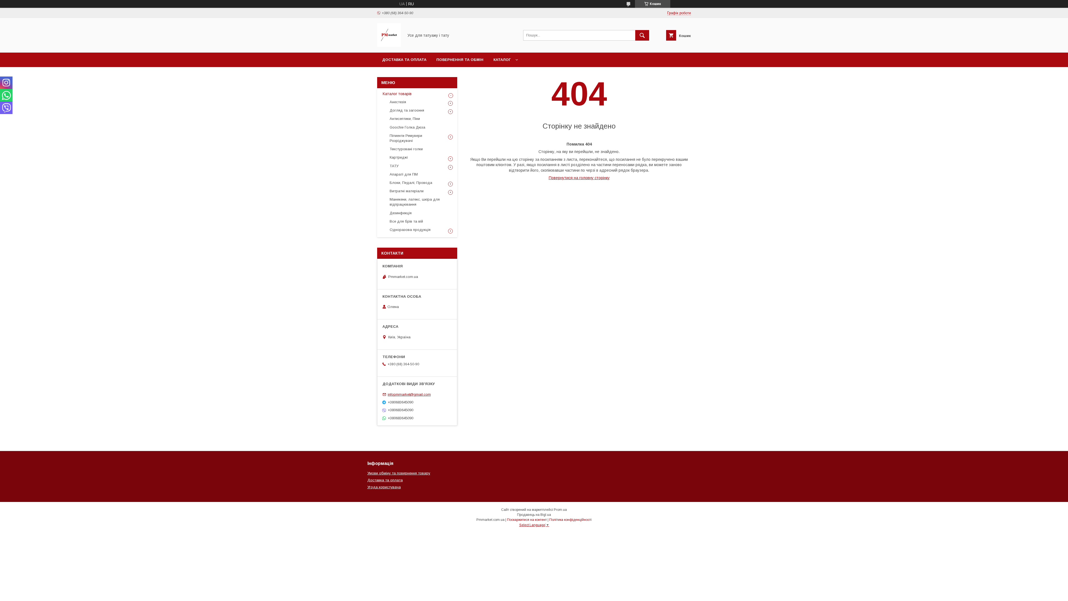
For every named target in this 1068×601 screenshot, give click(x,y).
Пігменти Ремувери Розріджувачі (406, 138)
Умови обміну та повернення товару (398, 473)
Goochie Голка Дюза (407, 127)
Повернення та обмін (459, 60)
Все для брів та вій (406, 221)
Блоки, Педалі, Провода (411, 183)
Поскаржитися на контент (527, 520)
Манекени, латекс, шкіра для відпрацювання (415, 201)
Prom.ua (560, 510)
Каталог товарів (397, 94)
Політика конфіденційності (570, 520)
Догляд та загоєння (407, 110)
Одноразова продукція (410, 230)
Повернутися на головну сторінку (579, 178)
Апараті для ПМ (404, 174)
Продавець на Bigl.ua (534, 515)
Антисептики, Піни (405, 119)
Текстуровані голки (406, 149)
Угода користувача (384, 487)
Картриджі (399, 157)
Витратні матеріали (407, 191)
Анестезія (398, 102)
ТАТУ (394, 166)
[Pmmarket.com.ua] (389, 45)
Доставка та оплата (404, 60)
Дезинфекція (401, 213)
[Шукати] (642, 35)
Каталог (502, 60)
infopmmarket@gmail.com (409, 394)
